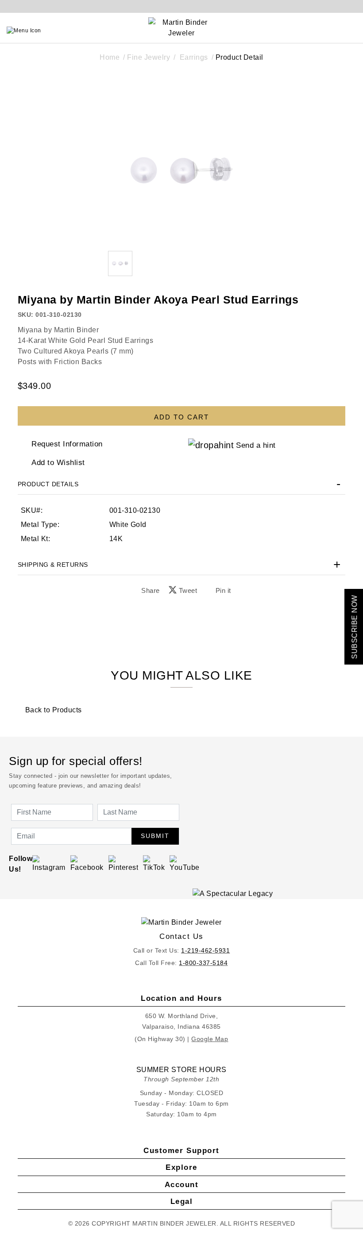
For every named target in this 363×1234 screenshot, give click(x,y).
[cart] (353, 30)
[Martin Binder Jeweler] (182, 922)
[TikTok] (154, 863)
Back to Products (52, 710)
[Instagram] (49, 863)
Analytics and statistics (125, 644)
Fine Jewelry (148, 57)
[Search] (313, 30)
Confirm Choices (181, 664)
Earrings (194, 57)
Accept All (241, 664)
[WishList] (332, 30)
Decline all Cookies (121, 664)
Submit (155, 835)
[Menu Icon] (24, 31)
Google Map (209, 1038)
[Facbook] (87, 863)
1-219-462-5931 (205, 950)
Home (110, 57)
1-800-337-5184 (203, 962)
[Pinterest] (123, 863)
